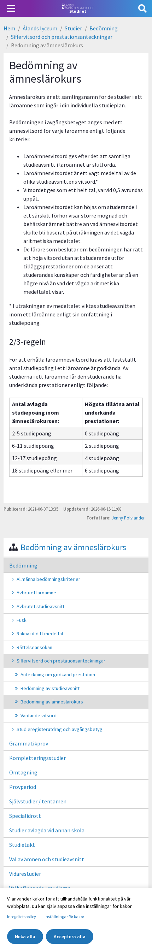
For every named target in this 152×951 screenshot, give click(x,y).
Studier (73, 28)
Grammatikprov (28, 743)
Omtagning (23, 772)
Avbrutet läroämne (36, 592)
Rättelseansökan (34, 647)
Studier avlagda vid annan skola (46, 830)
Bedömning (103, 28)
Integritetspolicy (21, 916)
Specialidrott (25, 815)
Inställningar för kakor (64, 916)
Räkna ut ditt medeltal (40, 633)
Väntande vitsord (39, 715)
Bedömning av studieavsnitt (50, 688)
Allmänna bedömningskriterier (48, 579)
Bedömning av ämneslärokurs (73, 547)
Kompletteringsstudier (37, 757)
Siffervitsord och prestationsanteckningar (61, 36)
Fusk (22, 620)
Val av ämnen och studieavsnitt (46, 859)
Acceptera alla (70, 936)
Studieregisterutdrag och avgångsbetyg (60, 729)
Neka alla (25, 936)
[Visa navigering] (11, 8)
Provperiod (22, 786)
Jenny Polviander (128, 518)
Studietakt (22, 844)
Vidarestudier (25, 873)
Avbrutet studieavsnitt (40, 606)
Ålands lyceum (40, 28)
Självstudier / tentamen (37, 801)
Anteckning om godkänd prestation (58, 674)
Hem (9, 28)
